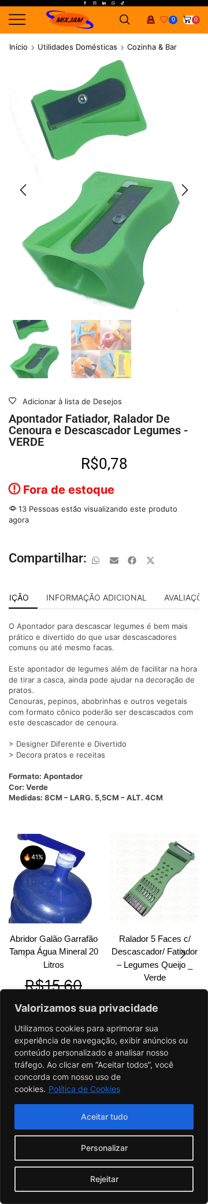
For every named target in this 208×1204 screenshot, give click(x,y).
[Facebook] (85, 3)
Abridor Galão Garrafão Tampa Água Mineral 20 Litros (53, 951)
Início (18, 46)
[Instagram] (94, 3)
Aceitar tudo (104, 1116)
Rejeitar (104, 1179)
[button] (23, 190)
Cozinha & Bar (152, 46)
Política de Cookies (84, 1089)
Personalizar (104, 1148)
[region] (104, 1096)
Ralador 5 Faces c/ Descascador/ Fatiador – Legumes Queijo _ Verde (155, 958)
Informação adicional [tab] (96, 597)
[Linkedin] (104, 3)
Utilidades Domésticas (77, 46)
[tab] (96, 598)
